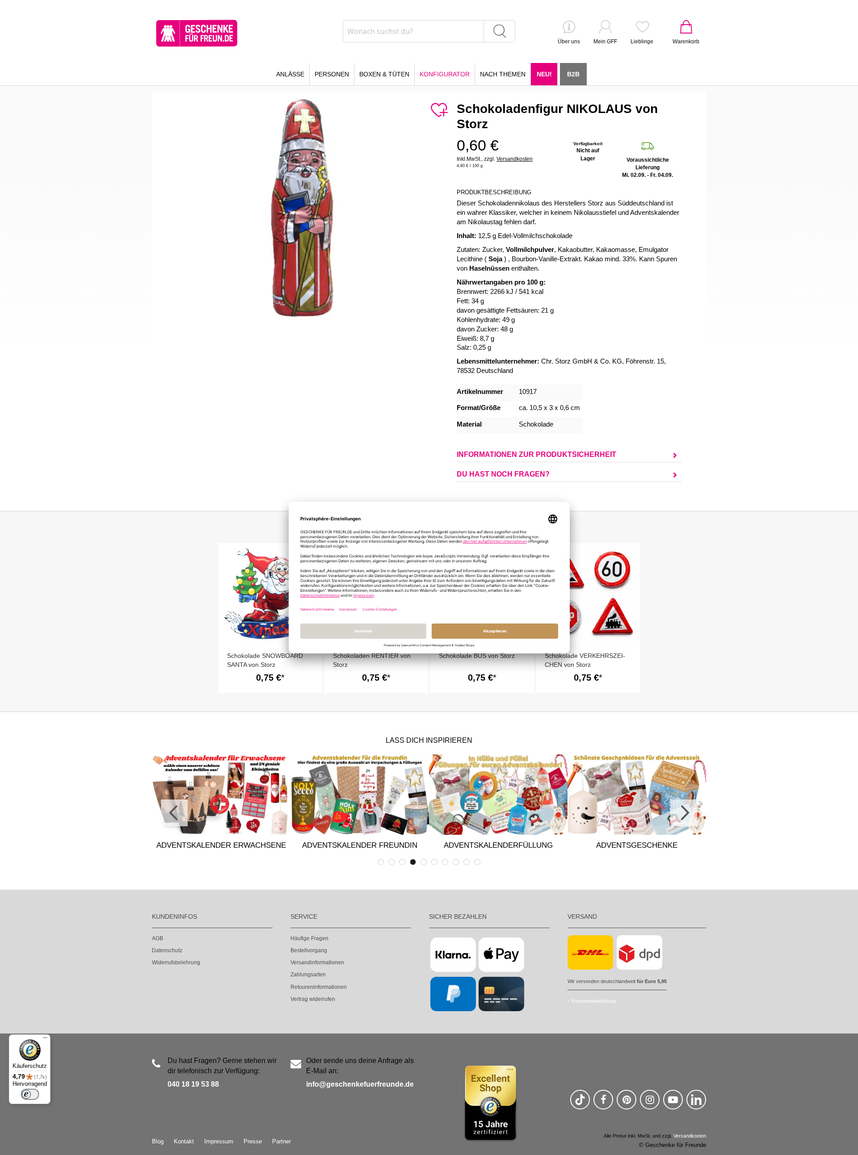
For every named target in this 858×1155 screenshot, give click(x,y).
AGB (157, 938)
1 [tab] (381, 862)
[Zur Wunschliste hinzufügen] (439, 110)
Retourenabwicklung (594, 1001)
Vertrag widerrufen (312, 999)
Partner (281, 1141)
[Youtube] (673, 1103)
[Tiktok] (580, 1103)
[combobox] (429, 31)
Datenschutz (167, 950)
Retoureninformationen (318, 987)
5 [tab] (424, 862)
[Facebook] (603, 1103)
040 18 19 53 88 (193, 1084)
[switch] (30, 1094)
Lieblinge (642, 41)
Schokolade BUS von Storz (477, 655)
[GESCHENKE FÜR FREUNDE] (196, 33)
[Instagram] (650, 1103)
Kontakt (184, 1141)
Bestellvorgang (308, 950)
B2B (573, 74)
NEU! (544, 74)
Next (683, 812)
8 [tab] (456, 862)
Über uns (569, 41)
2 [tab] (391, 862)
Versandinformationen (317, 962)
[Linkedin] (696, 1103)
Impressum (218, 1141)
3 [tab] (402, 862)
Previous (174, 812)
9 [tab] (466, 862)
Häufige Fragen (309, 938)
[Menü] (45, 1039)
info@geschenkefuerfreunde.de (360, 1084)
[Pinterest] (626, 1103)
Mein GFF (605, 41)
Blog (158, 1141)
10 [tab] (477, 862)
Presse (253, 1141)
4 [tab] (413, 862)
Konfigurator (445, 74)
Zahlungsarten (308, 974)
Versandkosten (514, 159)
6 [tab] (434, 862)
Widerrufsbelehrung (176, 962)
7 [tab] (445, 862)
